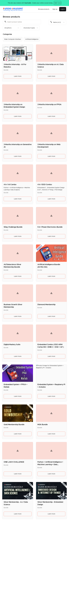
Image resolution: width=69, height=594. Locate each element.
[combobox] (11, 28)
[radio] (12, 39)
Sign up (54, 9)
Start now (57, 3)
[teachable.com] (27, 3)
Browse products (43, 9)
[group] (34, 39)
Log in (63, 9)
